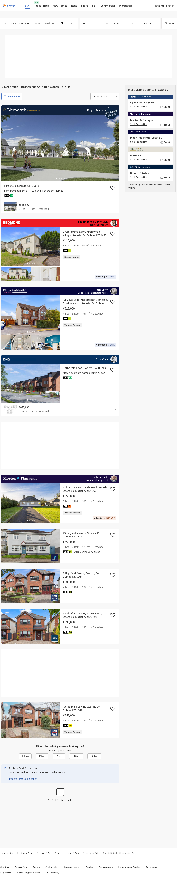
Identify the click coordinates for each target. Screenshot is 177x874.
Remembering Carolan (129, 867)
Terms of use (20, 867)
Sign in (170, 5)
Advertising (151, 867)
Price (86, 23)
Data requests (106, 867)
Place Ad (159, 5)
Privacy (36, 867)
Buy (27, 5)
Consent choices (72, 867)
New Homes (60, 5)
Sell (94, 5)
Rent (74, 5)
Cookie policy (52, 867)
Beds (116, 23)
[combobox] (39, 23)
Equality (89, 867)
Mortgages (125, 5)
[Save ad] (112, 187)
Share (84, 5)
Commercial (107, 5)
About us (4, 867)
